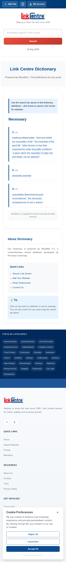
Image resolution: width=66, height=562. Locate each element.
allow (25, 145)
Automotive (50, 352)
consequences (19, 202)
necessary (37, 198)
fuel (51, 153)
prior (41, 194)
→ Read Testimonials (20, 283)
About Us (8, 473)
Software (29, 358)
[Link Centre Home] (33, 16)
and (43, 137)
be (28, 156)
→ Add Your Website (20, 278)
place (17, 153)
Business (55, 358)
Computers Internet (46, 347)
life (31, 141)
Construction (24, 352)
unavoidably (18, 194)
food (38, 137)
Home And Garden (46, 341)
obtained (35, 156)
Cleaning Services (10, 347)
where (24, 153)
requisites (35, 153)
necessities (21, 141)
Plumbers (38, 363)
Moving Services (10, 369)
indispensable (27, 137)
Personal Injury (25, 363)
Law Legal (50, 369)
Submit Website (11, 445)
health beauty (42, 358)
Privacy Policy (10, 489)
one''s (32, 202)
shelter (49, 137)
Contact (7, 478)
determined (29, 194)
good (14, 145)
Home (7, 439)
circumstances (19, 198)
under (28, 149)
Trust (6, 483)
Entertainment (9, 374)
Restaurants (37, 369)
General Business (28, 341)
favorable (36, 149)
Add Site (12, 4)
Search (33, 41)
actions (39, 202)
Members (8, 455)
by (37, 194)
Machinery (51, 363)
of (28, 141)
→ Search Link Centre (20, 273)
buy (40, 145)
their (45, 145)
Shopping (24, 369)
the (36, 141)
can (25, 156)
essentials (43, 141)
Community (9, 506)
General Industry (10, 341)
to (37, 145)
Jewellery (18, 358)
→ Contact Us (16, 287)
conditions (46, 149)
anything (16, 137)
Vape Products (9, 363)
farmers (32, 145)
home (31, 106)
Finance (7, 358)
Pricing (7, 450)
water (46, 153)
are (13, 141)
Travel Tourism (9, 352)
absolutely (17, 175)
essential (27, 175)
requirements (18, 149)
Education (37, 352)
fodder (19, 156)
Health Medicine (28, 347)
